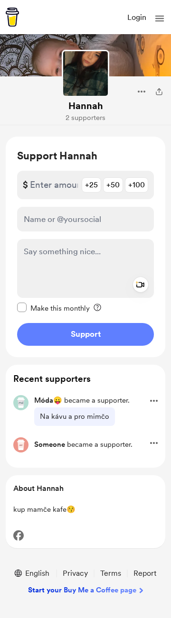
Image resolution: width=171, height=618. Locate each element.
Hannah (85, 105)
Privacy (75, 573)
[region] (85, 247)
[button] (159, 18)
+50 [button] (113, 184)
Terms (110, 573)
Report (144, 573)
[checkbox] (53, 308)
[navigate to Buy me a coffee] (12, 17)
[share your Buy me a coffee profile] (159, 91)
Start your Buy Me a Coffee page (82, 590)
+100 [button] (136, 184)
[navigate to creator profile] (85, 73)
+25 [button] (91, 184)
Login (136, 17)
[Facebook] (18, 535)
